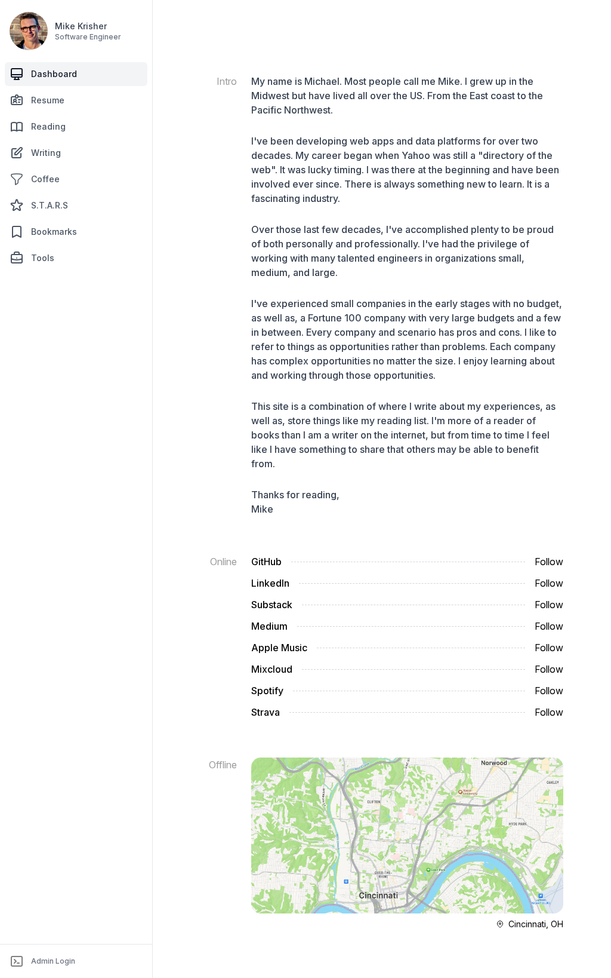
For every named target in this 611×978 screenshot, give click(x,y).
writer (345, 435)
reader (508, 421)
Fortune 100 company (357, 318)
